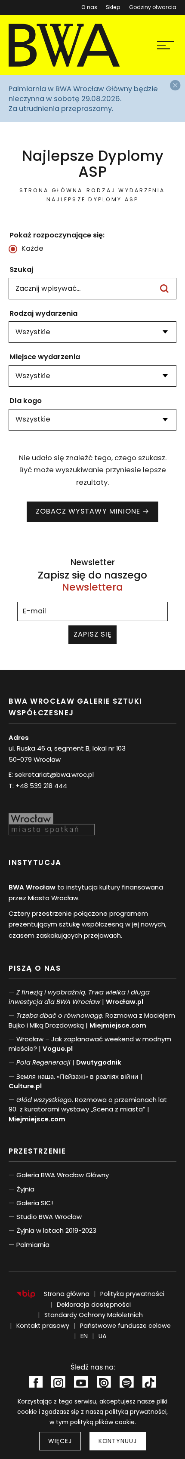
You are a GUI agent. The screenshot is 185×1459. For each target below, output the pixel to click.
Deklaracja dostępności (94, 1304)
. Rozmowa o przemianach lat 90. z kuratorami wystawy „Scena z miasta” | (88, 1109)
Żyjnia (25, 1189)
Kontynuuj (118, 1441)
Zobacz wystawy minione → (92, 511)
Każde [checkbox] (32, 248)
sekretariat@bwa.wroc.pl (54, 774)
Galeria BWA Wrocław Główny (62, 1174)
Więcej (59, 1441)
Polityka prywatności (132, 1294)
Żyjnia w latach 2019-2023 (56, 1230)
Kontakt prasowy (42, 1325)
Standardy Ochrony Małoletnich (93, 1315)
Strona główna (51, 190)
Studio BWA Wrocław (49, 1216)
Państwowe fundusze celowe (125, 1325)
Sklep (113, 5)
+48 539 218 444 (41, 785)
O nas (89, 7)
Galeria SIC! (34, 1202)
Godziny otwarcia (152, 7)
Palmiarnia (32, 1244)
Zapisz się (92, 634)
